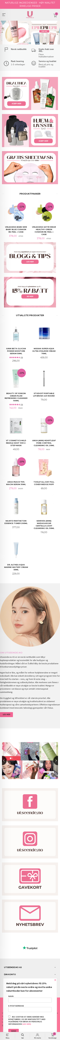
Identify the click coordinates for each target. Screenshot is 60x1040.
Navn (11, 996)
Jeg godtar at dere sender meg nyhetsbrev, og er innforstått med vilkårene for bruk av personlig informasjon (26, 1020)
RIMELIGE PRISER (30, 6)
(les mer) (26, 1024)
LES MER (6, 715)
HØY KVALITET (47, 2)
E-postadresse (16, 1006)
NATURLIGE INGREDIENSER (21, 2)
